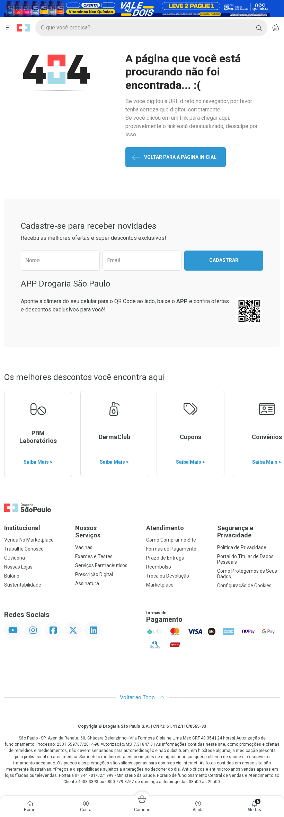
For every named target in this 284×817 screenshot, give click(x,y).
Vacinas (83, 547)
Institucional (22, 528)
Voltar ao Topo (138, 697)
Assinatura (87, 583)
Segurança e (235, 531)
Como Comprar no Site (171, 540)
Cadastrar (223, 260)
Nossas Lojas (18, 567)
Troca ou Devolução (167, 576)
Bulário (11, 576)
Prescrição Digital (94, 574)
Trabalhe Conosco (24, 549)
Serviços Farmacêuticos (101, 565)
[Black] (137, 8)
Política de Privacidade (241, 547)
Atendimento (165, 528)
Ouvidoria (14, 558)
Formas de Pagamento (171, 549)
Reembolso (158, 567)
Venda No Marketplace (29, 540)
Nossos (87, 531)
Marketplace (160, 585)
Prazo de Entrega (165, 558)
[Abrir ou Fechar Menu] (8, 27)
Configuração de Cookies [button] (244, 585)
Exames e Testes (94, 556)
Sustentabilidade (22, 585)
